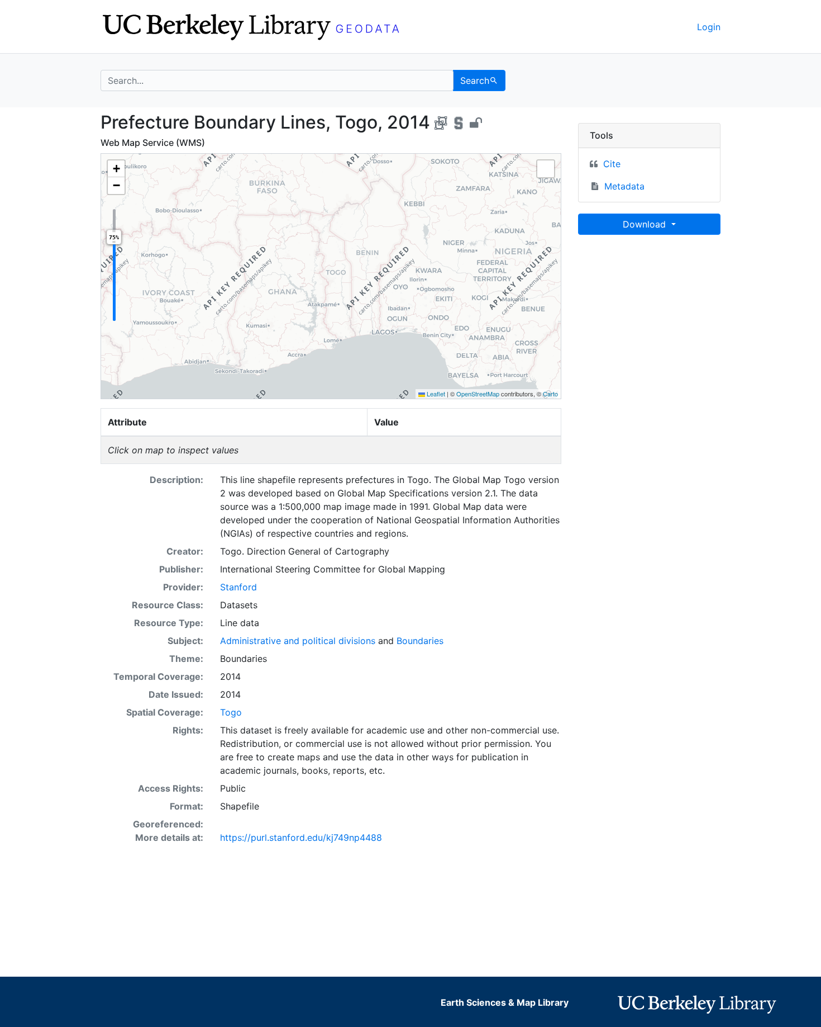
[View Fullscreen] (545, 168)
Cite (611, 163)
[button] (116, 168)
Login (708, 26)
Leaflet (435, 393)
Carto (550, 393)
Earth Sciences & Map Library (505, 1002)
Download (646, 224)
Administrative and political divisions (297, 640)
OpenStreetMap (477, 393)
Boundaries (420, 640)
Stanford (238, 587)
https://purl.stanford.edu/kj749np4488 (301, 837)
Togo (231, 712)
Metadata (624, 186)
